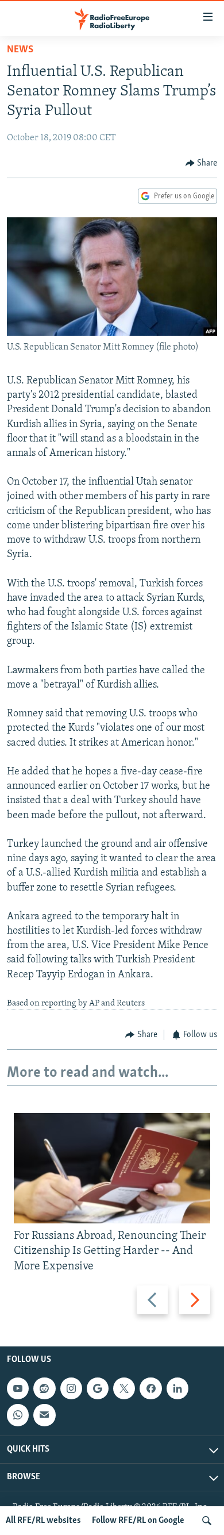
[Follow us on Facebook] (150, 1388)
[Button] (202, 163)
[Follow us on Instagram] (71, 1388)
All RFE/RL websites (43, 1520)
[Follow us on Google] (98, 1388)
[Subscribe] (44, 1415)
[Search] (207, 1520)
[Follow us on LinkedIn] (177, 1388)
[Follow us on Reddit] (44, 1388)
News (20, 50)
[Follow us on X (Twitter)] (124, 1388)
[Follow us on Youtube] (18, 1388)
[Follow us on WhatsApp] (18, 1415)
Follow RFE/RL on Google (138, 1520)
